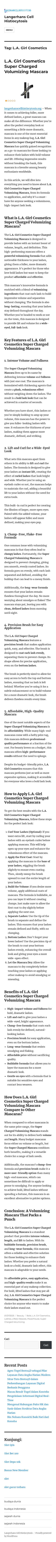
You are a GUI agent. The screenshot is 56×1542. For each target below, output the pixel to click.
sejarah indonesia (14, 1523)
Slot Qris (9, 1444)
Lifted (15, 1319)
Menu (9, 30)
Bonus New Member (16, 1470)
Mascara (22, 1319)
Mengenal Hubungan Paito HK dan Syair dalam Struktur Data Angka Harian (28, 1408)
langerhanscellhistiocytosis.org (23, 108)
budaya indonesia (15, 1508)
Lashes (7, 1319)
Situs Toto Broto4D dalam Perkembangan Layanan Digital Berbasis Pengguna (26, 1383)
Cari (6, 1338)
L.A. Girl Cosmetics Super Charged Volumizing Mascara (26, 66)
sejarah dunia (12, 1516)
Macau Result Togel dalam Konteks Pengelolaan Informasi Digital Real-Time (28, 1396)
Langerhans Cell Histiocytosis (19, 19)
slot (6, 1478)
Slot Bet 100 (11, 1453)
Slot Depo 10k (12, 1461)
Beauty (20, 1315)
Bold (29, 1315)
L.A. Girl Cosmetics (41, 1315)
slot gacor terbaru (14, 1487)
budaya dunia (12, 1501)
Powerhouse (33, 1319)
